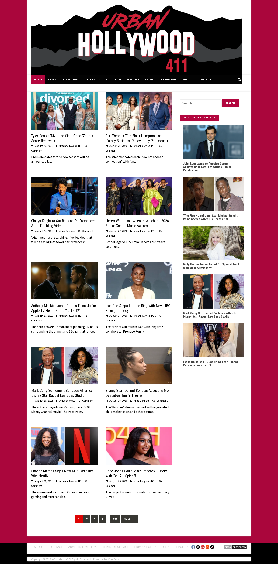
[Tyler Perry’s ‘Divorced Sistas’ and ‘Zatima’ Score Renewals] (64, 110)
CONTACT (204, 79)
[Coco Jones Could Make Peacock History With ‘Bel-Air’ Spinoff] (139, 445)
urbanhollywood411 (70, 146)
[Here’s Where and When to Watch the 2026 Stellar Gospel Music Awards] (139, 195)
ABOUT (187, 79)
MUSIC (149, 79)
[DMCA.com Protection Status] (235, 547)
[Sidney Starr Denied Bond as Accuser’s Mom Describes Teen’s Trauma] (139, 365)
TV (107, 79)
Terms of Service (115, 547)
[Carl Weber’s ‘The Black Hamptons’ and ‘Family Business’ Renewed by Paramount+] (139, 110)
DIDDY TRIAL (70, 79)
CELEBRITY (92, 79)
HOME (38, 79)
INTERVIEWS (168, 79)
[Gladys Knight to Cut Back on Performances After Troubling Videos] (64, 195)
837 (115, 519)
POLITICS (133, 79)
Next (127, 519)
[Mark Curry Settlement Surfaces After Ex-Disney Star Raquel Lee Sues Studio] (64, 365)
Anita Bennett (67, 231)
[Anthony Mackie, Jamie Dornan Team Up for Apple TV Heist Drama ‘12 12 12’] (64, 280)
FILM (118, 79)
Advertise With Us (82, 547)
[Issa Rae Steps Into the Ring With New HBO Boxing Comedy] (139, 280)
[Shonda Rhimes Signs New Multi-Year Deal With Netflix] (64, 445)
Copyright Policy (175, 547)
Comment (36, 150)
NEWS (52, 79)
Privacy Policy (145, 547)
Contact (56, 547)
